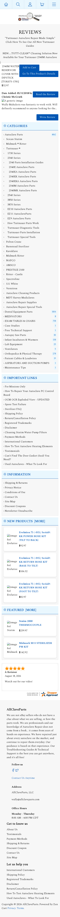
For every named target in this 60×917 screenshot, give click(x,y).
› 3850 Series (12, 200)
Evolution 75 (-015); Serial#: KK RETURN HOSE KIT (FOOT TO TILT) (34, 588)
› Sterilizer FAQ (13, 409)
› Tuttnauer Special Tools (20, 237)
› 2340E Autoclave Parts (19, 167)
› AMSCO (10, 265)
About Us (12, 829)
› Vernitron (10, 288)
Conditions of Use (15, 492)
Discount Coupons (15, 506)
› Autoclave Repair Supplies (20, 302)
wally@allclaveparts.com (25, 799)
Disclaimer (13, 884)
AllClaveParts (30, 904)
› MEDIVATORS (13, 316)
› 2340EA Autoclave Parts (20, 172)
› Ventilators (11, 349)
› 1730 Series (12, 153)
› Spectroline (12, 279)
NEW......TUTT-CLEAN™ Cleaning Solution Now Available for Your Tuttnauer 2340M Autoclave (30, 55)
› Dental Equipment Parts (18, 312)
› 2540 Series (12, 195)
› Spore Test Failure (15, 404)
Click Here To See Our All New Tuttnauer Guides (30, 44)
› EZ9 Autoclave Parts (17, 218)
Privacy (12, 908)
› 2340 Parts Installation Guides (23, 162)
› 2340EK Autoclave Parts (20, 177)
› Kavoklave (11, 251)
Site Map (10, 501)
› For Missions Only (14, 387)
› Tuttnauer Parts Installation (22, 232)
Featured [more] (21, 610)
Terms (20, 908)
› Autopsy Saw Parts (15, 335)
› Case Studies (12, 326)
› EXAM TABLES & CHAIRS (19, 321)
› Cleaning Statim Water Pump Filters (25, 432)
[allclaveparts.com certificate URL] (42, 696)
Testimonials (14, 834)
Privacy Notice (13, 488)
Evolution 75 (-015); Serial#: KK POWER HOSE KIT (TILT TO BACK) (34, 536)
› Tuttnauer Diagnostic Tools (21, 228)
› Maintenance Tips (15, 368)
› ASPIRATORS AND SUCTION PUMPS (26, 363)
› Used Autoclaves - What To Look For (25, 464)
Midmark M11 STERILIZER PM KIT (35, 645)
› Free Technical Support (18, 330)
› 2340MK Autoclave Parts (20, 190)
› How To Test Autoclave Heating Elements (28, 446)
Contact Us (11, 497)
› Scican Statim (13, 139)
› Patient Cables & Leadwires (20, 358)
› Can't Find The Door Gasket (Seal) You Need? (26, 458)
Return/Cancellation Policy (22, 889)
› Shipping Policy (13, 414)
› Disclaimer (10, 428)
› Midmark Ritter (14, 256)
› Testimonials (12, 451)
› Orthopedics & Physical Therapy (23, 354)
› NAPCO (9, 260)
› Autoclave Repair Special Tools (23, 307)
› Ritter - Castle (13, 274)
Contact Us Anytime (23, 778)
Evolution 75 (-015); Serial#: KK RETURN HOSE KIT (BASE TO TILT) (34, 562)
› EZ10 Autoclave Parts (18, 209)
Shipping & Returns (16, 483)
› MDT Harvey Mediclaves (19, 298)
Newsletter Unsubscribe (18, 511)
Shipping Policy (16, 875)
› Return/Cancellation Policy (20, 418)
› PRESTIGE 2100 (14, 270)
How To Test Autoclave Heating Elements (30, 893)
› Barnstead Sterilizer (16, 246)
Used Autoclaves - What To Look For (28, 898)
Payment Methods (17, 839)
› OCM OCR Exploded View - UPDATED (27, 400)
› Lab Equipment (13, 344)
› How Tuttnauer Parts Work (21, 223)
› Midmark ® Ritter (15, 144)
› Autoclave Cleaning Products (22, 293)
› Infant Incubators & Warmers (21, 340)
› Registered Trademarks (18, 423)
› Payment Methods (14, 437)
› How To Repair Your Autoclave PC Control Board (29, 393)
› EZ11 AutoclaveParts (17, 214)
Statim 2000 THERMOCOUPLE (30, 623)
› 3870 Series (12, 205)
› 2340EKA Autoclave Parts (21, 181)
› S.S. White (11, 284)
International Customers (21, 870)
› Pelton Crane (12, 242)
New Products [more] (26, 521)
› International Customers (18, 442)
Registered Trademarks (20, 879)
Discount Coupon (16, 848)
